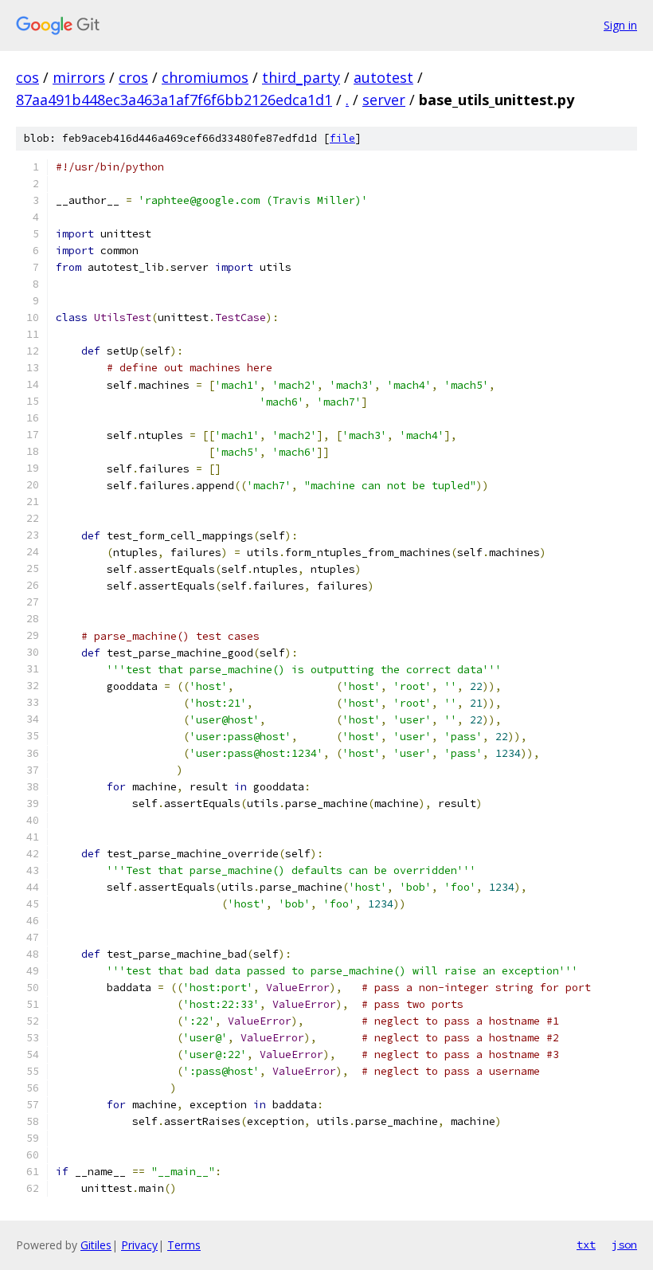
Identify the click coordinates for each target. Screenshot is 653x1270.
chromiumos (205, 77)
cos (27, 77)
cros (133, 77)
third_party (301, 77)
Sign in (620, 25)
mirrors (79, 77)
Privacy (139, 1244)
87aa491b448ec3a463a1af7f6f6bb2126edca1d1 (174, 99)
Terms (184, 1244)
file (342, 138)
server (383, 99)
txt (586, 1244)
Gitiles (95, 1244)
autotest (383, 77)
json (624, 1244)
